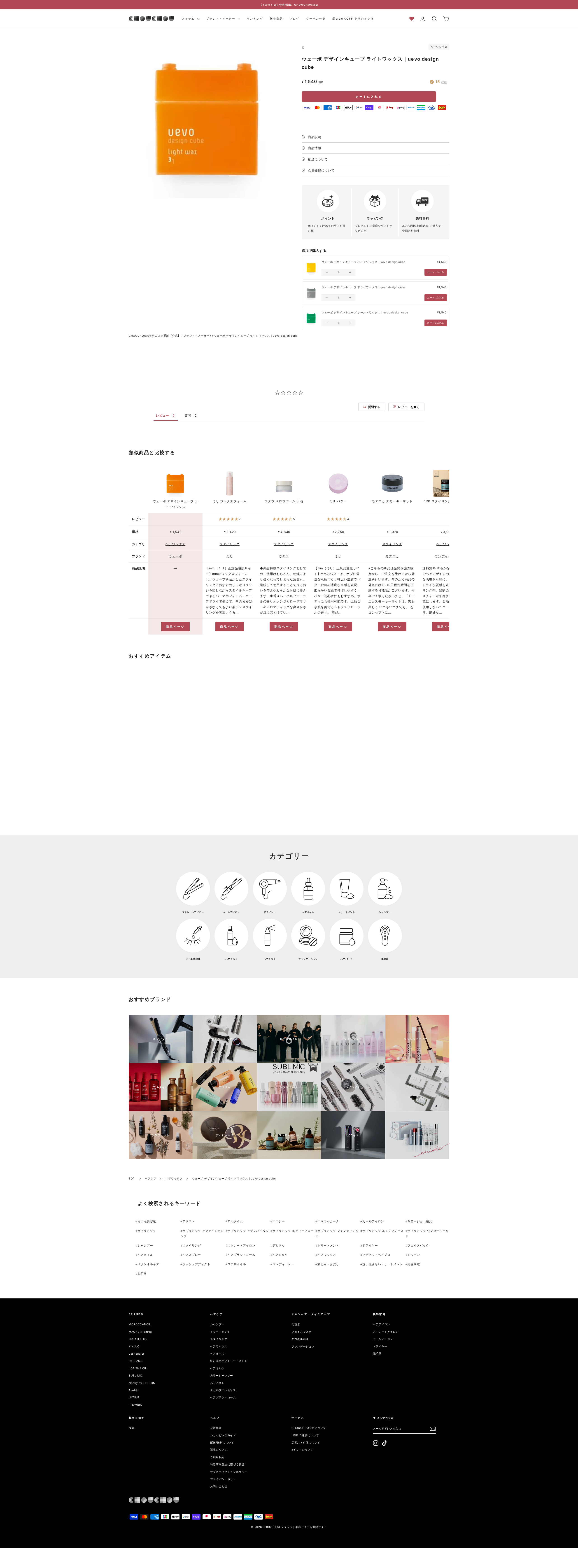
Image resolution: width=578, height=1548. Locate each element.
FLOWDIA (135, 1405)
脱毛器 (142, 1273)
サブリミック (147, 1231)
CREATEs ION (138, 1339)
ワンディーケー (446, 556)
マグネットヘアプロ (376, 1254)
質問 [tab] (187, 415)
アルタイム (235, 1221)
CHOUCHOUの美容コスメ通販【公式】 (155, 335)
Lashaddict (136, 1353)
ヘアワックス (438, 47)
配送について (318, 159)
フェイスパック (418, 1245)
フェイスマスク (301, 1331)
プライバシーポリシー (224, 1479)
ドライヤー (370, 1245)
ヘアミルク (280, 1254)
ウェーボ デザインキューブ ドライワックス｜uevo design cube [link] (364, 287)
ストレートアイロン (241, 1245)
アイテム (189, 18)
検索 (131, 1428)
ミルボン (413, 1254)
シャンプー (145, 1245)
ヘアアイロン (381, 1324)
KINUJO (134, 1346)
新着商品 (276, 18)
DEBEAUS (135, 1361)
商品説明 (314, 137)
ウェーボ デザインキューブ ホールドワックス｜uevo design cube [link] (365, 312)
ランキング (255, 18)
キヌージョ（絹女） (421, 1221)
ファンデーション (303, 1346)
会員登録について (321, 170)
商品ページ (175, 626)
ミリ (229, 556)
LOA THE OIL (138, 1368)
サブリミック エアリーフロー (293, 1231)
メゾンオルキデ (148, 1264)
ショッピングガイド (223, 1435)
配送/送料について (222, 1442)
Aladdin (134, 1390)
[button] (326, 272)
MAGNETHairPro (140, 1331)
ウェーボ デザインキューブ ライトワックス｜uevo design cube (256, 335)
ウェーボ (175, 556)
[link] (311, 268)
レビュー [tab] (162, 415)
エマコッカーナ (328, 1221)
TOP (132, 1178)
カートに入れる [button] (435, 272)
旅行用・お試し (328, 1264)
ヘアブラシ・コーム (241, 1254)
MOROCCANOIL (140, 1324)
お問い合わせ (218, 1486)
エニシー (279, 1221)
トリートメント (328, 1245)
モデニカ (392, 556)
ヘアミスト (217, 1383)
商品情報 (314, 148)
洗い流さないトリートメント (382, 1264)
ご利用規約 (217, 1457)
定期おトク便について (305, 1442)
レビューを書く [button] (409, 407)
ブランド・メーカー (221, 18)
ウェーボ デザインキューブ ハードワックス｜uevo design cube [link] (364, 262)
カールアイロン (373, 1221)
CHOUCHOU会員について (308, 1428)
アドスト (188, 1221)
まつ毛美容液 (147, 1221)
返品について (218, 1449)
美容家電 (413, 1264)
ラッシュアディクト (196, 1264)
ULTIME (134, 1397)
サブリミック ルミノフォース (383, 1231)
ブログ (294, 18)
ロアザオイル (236, 1264)
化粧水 (295, 1324)
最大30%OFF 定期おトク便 (353, 18)
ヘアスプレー (191, 1254)
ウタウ (284, 556)
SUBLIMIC (136, 1375)
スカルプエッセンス (223, 1390)
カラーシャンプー (221, 1375)
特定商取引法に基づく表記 (227, 1464)
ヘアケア (150, 1178)
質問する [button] (374, 407)
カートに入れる (369, 96)
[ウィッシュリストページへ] (413, 18)
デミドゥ (279, 1245)
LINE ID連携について (305, 1435)
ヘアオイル (145, 1254)
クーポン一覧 (316, 18)
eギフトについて (302, 1449)
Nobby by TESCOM (142, 1383)
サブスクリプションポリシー (228, 1472)
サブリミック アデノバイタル (248, 1231)
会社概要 (216, 1428)
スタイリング (230, 544)
